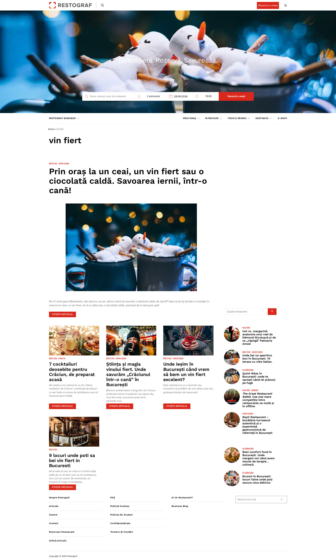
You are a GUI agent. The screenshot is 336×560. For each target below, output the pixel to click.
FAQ (112, 497)
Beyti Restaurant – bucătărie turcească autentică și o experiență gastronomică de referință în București (257, 425)
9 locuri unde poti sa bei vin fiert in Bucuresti (72, 460)
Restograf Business (62, 118)
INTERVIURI (212, 118)
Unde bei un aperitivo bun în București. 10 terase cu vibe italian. (257, 358)
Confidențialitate (120, 523)
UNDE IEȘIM (63, 164)
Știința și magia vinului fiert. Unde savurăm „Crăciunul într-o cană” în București (128, 374)
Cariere (53, 514)
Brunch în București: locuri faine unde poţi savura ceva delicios (257, 479)
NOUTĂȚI (246, 328)
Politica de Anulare (121, 514)
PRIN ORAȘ (189, 118)
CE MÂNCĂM (247, 370)
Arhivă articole (57, 540)
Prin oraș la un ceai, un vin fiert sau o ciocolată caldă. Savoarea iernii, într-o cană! (128, 180)
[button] (285, 5)
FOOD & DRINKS (237, 118)
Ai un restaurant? (182, 497)
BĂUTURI (53, 164)
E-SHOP (282, 118)
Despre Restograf (59, 497)
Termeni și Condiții (121, 532)
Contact (53, 523)
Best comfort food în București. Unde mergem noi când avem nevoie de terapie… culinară (258, 458)
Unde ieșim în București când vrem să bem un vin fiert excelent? (186, 371)
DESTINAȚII (261, 118)
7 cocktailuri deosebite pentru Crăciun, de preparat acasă (72, 371)
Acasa (51, 129)
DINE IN (61, 358)
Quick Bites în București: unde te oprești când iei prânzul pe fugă (258, 378)
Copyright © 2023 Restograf (63, 556)
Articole (53, 506)
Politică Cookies (119, 506)
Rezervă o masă (236, 96)
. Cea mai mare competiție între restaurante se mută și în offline (258, 400)
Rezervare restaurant (62, 532)
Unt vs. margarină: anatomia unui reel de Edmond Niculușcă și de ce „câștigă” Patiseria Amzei (259, 337)
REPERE (254, 390)
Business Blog (180, 506)
